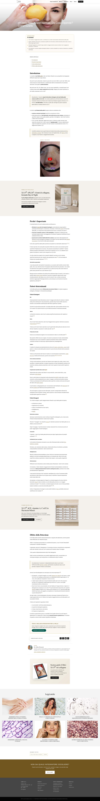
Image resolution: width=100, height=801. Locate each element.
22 (58, 355)
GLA (58, 489)
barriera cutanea (44, 564)
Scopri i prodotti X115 (54, 1)
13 (46, 258)
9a (40, 280)
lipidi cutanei (40, 382)
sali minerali (38, 374)
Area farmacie (40, 790)
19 (65, 334)
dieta (34, 411)
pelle (41, 76)
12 (45, 258)
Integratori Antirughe (42, 783)
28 (60, 572)
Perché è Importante (36, 61)
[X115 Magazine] (19, 2)
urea (65, 347)
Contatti (39, 788)
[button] (50, 159)
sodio (55, 347)
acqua (47, 421)
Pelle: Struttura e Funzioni (36, 754)
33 (53, 485)
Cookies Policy (56, 789)
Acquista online (71, 787)
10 (57, 257)
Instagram (70, 785)
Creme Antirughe (41, 785)
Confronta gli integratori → (39, 630)
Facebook (70, 783)
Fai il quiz (80, 1)
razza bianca (33, 323)
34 (42, 490)
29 (49, 587)
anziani (33, 589)
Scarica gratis (55, 677)
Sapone (45, 754)
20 (55, 355)
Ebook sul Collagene (57, 786)
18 (54, 328)
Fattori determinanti (36, 64)
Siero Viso (40, 787)
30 (41, 592)
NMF (46, 369)
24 (61, 355)
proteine (35, 387)
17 (39, 323)
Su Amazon (38, 519)
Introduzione (35, 59)
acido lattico (60, 347)
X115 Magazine (23, 789)
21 (56, 355)
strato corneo (39, 275)
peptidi (61, 228)
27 (36, 436)
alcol (36, 482)
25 (46, 394)
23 (59, 355)
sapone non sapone (56, 575)
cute (39, 227)
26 (41, 423)
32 (51, 485)
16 (38, 323)
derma (63, 132)
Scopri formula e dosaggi (28, 206)
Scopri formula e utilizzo (28, 519)
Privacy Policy (56, 788)
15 (37, 323)
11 (44, 258)
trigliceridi (64, 385)
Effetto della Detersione (37, 66)
